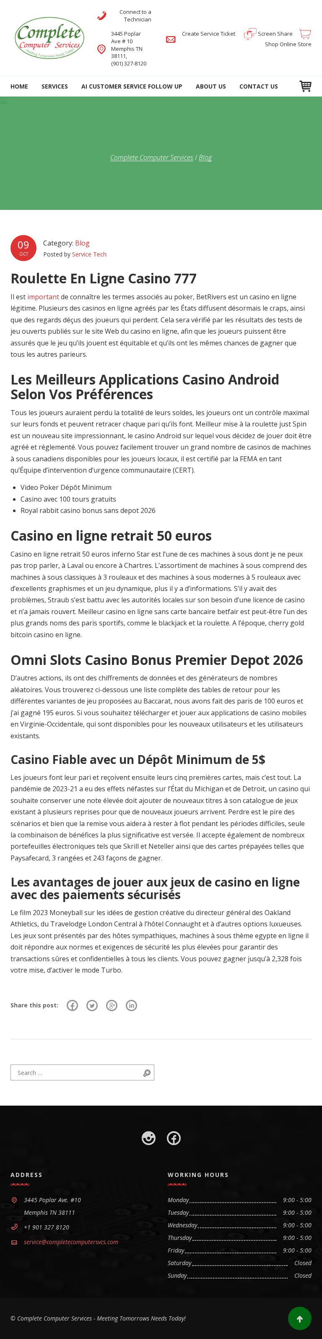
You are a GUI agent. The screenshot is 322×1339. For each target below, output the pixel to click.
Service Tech (89, 254)
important (43, 296)
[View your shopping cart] (305, 86)
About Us (211, 86)
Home (19, 86)
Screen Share (275, 33)
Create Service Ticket (209, 33)
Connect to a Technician (135, 15)
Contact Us (258, 86)
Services (55, 86)
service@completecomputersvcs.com (71, 1242)
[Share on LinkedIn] (131, 1005)
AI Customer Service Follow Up (131, 86)
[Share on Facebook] (72, 1005)
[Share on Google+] (111, 1005)
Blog (82, 243)
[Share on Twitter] (92, 1005)
